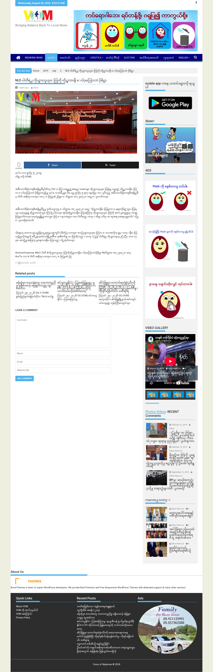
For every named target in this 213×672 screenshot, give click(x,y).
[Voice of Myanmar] (18, 57)
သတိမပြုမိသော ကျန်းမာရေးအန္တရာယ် (96, 606)
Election (129, 57)
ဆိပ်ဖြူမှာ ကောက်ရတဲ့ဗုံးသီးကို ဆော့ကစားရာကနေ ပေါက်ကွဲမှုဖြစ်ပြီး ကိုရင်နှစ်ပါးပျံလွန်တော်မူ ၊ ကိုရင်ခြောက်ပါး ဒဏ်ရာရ (105, 636)
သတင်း (51, 57)
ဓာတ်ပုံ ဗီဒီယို (112, 57)
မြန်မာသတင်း (23, 263)
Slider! (149, 121)
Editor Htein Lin (174, 368)
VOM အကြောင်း (24, 613)
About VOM (22, 606)
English (183, 57)
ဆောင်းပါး (65, 57)
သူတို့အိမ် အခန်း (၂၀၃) (88, 610)
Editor (35, 88)
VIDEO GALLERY (156, 328)
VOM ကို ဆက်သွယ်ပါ (27, 610)
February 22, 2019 (180, 425)
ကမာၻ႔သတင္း (157, 500)
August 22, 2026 (157, 368)
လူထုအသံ (168, 57)
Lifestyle (95, 57)
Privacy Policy (23, 617)
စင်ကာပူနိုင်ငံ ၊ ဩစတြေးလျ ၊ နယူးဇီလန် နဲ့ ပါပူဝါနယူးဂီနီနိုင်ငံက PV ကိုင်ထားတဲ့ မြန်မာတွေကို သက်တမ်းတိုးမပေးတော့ (105, 625)
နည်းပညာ (80, 57)
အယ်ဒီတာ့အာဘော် (149, 57)
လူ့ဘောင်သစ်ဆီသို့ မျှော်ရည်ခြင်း (93, 643)
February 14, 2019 (180, 447)
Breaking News (34, 57)
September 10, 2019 (180, 472)
